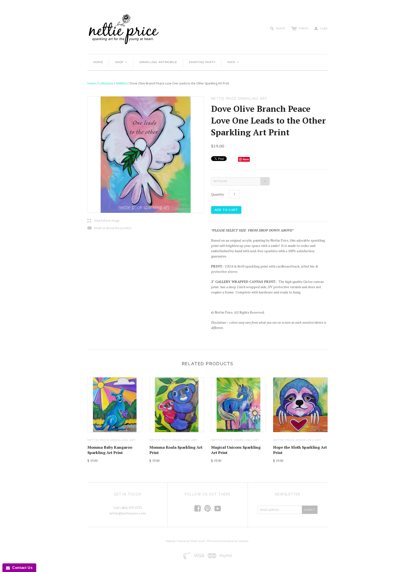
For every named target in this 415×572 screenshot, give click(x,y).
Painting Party (202, 62)
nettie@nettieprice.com (127, 513)
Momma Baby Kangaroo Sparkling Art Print (109, 450)
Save (246, 159)
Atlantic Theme (176, 541)
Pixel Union (198, 541)
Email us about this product (109, 228)
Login (321, 28)
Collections (105, 83)
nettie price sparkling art (111, 440)
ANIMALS (122, 83)
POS (209, 541)
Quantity (217, 194)
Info (233, 62)
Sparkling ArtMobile (158, 62)
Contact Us (21, 568)
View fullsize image (103, 221)
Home (98, 62)
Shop (121, 62)
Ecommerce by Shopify (233, 541)
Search (280, 28)
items (303, 28)
